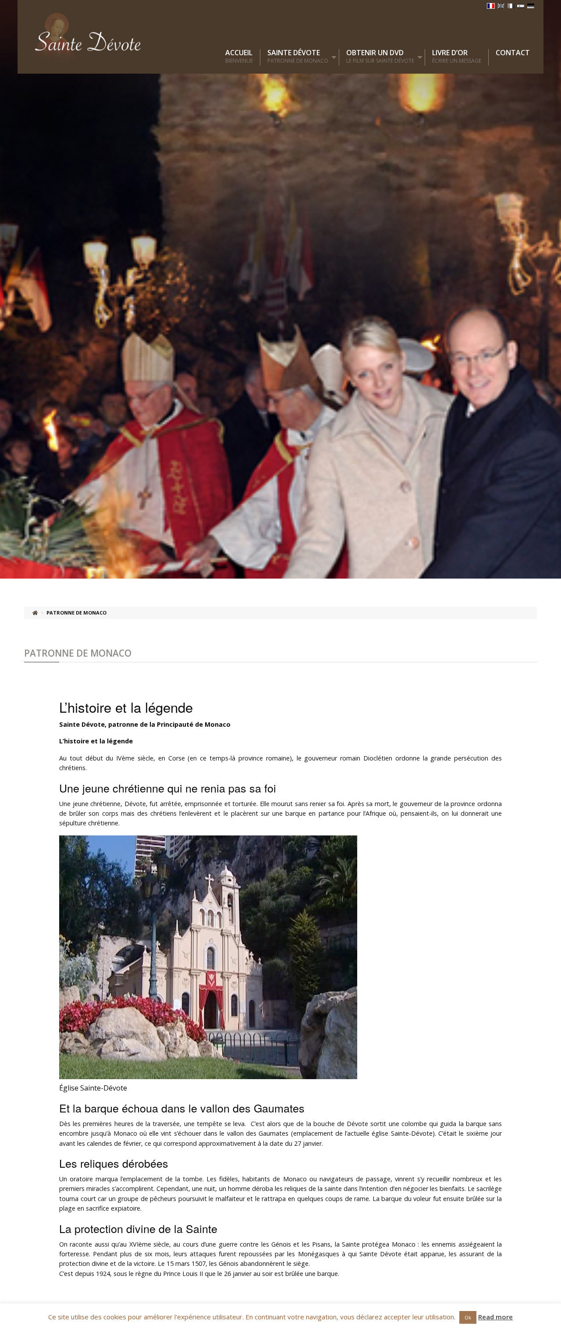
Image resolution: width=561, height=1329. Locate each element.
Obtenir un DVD (380, 56)
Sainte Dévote (297, 56)
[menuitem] (242, 57)
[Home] (35, 612)
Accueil (239, 56)
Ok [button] (468, 1317)
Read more (495, 1316)
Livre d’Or (456, 56)
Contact (513, 52)
